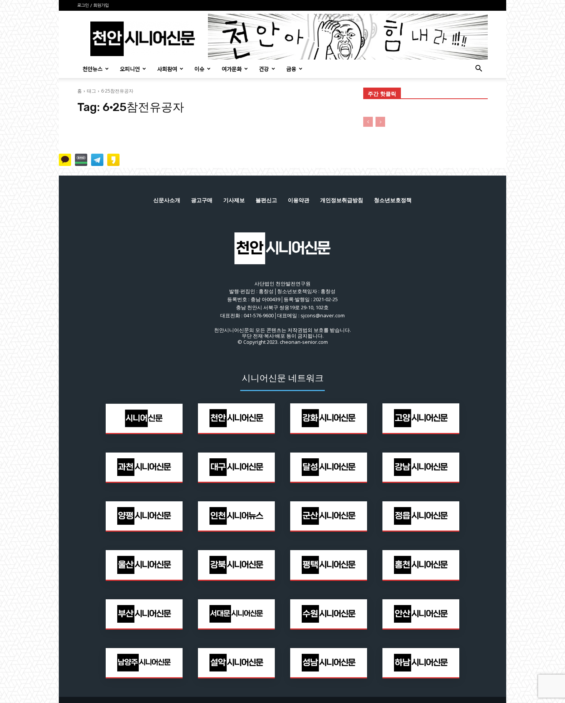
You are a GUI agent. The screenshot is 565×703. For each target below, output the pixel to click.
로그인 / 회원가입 (93, 5)
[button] (478, 69)
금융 (291, 69)
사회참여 (167, 69)
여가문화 (232, 69)
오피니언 (130, 69)
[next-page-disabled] (380, 122)
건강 (264, 69)
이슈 (199, 69)
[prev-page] (368, 122)
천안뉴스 (93, 69)
